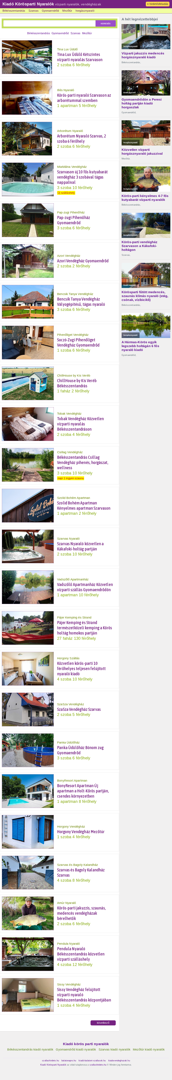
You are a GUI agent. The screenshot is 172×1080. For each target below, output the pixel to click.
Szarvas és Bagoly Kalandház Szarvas (81, 872)
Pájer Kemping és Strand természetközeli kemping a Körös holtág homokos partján (84, 628)
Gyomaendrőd (50, 10)
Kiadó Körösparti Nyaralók (28, 4)
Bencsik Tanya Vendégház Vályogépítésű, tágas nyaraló (81, 302)
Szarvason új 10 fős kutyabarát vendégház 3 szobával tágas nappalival (82, 177)
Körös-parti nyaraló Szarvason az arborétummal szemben (84, 98)
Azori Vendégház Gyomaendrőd (83, 260)
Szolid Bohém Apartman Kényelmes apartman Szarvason (83, 505)
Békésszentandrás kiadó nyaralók (30, 1049)
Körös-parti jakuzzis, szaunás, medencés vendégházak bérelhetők (81, 913)
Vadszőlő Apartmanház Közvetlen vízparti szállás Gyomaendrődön (85, 587)
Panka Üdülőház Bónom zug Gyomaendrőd (80, 750)
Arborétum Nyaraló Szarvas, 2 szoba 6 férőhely (81, 138)
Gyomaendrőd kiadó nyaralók (76, 1049)
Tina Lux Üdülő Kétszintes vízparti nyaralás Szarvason (79, 57)
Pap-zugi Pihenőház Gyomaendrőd (73, 220)
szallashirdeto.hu (50, 1060)
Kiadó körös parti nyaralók (86, 1044)
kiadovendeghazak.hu (119, 1060)
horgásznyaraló (85, 10)
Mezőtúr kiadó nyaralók (149, 1049)
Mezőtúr (67, 10)
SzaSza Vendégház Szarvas (79, 709)
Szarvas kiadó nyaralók (115, 1049)
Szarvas (33, 10)
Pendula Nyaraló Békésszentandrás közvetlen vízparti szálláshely (80, 954)
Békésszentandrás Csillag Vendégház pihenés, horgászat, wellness (82, 462)
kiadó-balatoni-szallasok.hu (92, 1060)
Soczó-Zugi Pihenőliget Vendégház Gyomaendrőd (78, 342)
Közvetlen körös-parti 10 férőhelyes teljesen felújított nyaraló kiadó (81, 668)
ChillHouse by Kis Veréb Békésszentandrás (77, 383)
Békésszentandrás (14, 10)
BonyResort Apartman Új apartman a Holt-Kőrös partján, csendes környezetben (83, 791)
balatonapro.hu (68, 1060)
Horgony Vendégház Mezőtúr (80, 831)
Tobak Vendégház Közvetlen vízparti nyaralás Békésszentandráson (80, 424)
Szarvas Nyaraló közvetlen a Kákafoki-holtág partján (80, 546)
